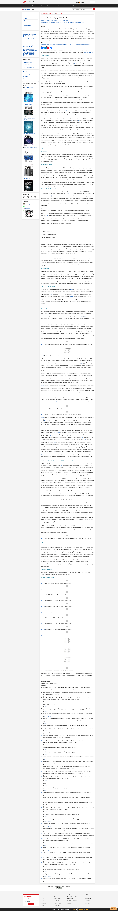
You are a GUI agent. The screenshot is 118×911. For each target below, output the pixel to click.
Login (92, 2)
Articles (33, 6)
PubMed (49, 716)
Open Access (87, 896)
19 (67, 112)
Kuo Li (60, 20)
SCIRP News (73, 909)
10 (82, 99)
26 (81, 363)
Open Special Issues (28, 62)
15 (41, 756)
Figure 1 (71, 289)
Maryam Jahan (43, 20)
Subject (42, 898)
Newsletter (25, 71)
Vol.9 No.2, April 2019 (60, 13)
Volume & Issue (70, 903)
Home (26, 6)
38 (83, 447)
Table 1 (42, 324)
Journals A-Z (43, 896)
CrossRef (45, 690)
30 (56, 432)
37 (87, 446)
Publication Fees (27, 25)
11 (51, 104)
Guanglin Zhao (65, 20)
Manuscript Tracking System (72, 896)
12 (41, 740)
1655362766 (27, 208)
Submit (73, 6)
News (53, 6)
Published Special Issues (29, 64)
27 (82, 363)
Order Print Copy (26, 74)
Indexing (26, 27)
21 (71, 120)
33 (60, 434)
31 (58, 432)
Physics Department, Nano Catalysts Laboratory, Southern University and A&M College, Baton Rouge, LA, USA (62, 22)
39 (64, 468)
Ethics (55, 896)
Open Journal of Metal (28, 162)
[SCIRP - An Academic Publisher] (30, 2)
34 (82, 437)
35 (85, 439)
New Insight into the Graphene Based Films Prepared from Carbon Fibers (30, 35)
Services (66, 6)
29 (54, 432)
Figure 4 (42, 478)
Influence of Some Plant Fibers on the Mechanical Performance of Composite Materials (30, 39)
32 (59, 432)
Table (82, 316)
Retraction (87, 901)
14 (41, 751)
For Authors (56, 900)
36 (85, 446)
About (59, 6)
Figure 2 (42, 385)
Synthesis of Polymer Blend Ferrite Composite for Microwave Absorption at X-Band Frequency (30, 49)
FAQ (24, 78)
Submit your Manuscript (63, 909)
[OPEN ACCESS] (80, 2)
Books (47, 6)
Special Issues (57, 905)
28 (41, 823)
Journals (40, 6)
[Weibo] (35, 197)
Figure (51, 195)
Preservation (87, 900)
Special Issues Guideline (29, 67)
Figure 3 (57, 401)
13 (41, 745)
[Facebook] (28, 197)
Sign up (53, 909)
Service (69, 895)
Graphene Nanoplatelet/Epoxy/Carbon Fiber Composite (69, 44)
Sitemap (43, 901)
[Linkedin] (31, 197)
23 (68, 193)
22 (78, 120)
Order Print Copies (70, 898)
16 (41, 761)
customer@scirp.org (29, 204)
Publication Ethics (88, 898)
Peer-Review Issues (58, 901)
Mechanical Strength (54, 44)
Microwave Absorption (45, 44)
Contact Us (25, 76)
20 (69, 115)
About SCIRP (57, 895)
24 (55, 292)
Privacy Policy (87, 903)
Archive (25, 20)
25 (57, 292)
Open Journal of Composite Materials (48, 13)
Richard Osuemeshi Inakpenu (53, 20)
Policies (87, 895)
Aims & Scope (27, 15)
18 (66, 110)
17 (53, 104)
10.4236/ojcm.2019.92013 (88, 52)
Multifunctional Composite (85, 44)
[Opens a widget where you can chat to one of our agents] (113, 908)
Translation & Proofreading (72, 900)
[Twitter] (24, 197)
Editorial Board (27, 23)
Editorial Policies (57, 898)
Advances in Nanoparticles (29, 133)
